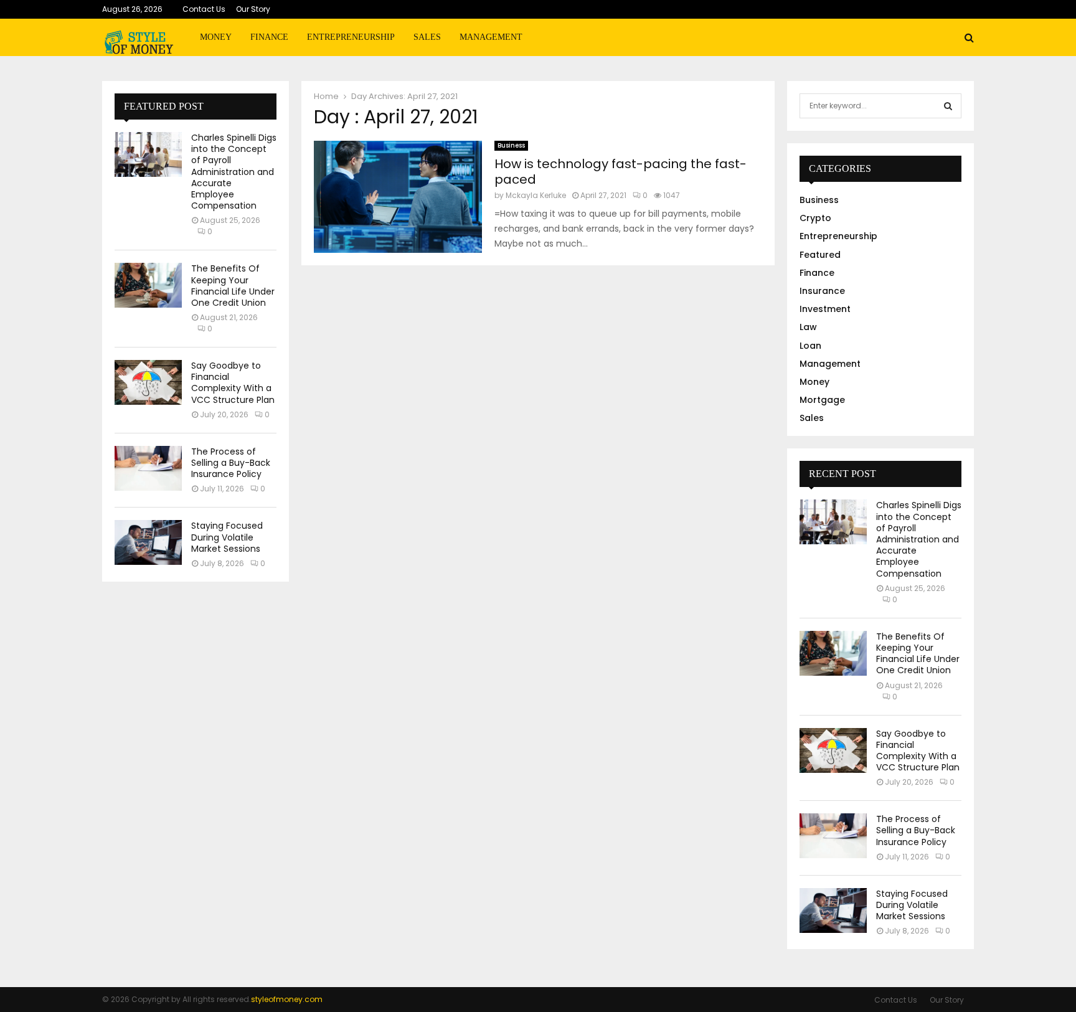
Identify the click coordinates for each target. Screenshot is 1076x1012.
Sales (427, 37)
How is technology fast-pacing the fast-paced (620, 171)
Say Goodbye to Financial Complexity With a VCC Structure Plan (233, 382)
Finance (269, 37)
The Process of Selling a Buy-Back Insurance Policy (230, 462)
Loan (810, 345)
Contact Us (203, 9)
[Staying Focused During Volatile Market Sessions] (148, 542)
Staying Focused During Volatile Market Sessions (227, 536)
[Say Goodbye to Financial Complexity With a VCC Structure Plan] (148, 382)
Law (808, 327)
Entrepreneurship (351, 37)
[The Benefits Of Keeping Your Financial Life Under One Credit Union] (148, 285)
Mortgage (822, 400)
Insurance (822, 291)
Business (511, 145)
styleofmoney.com (287, 999)
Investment (825, 309)
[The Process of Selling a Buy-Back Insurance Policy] (148, 468)
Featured (820, 254)
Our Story (253, 9)
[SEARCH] (948, 105)
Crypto (815, 218)
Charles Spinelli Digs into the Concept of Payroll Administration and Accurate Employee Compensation (233, 171)
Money (216, 37)
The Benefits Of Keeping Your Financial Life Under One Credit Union (233, 285)
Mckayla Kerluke (536, 195)
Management (491, 37)
